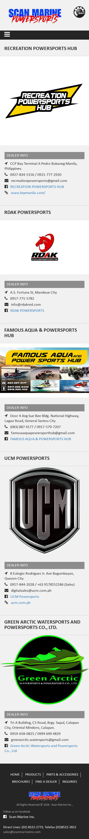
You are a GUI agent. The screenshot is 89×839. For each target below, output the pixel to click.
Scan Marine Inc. (20, 817)
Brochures (21, 782)
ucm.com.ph (20, 603)
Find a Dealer (46, 782)
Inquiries (69, 782)
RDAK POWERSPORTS (27, 311)
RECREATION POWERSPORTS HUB (37, 187)
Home (15, 774)
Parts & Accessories (62, 774)
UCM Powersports (24, 597)
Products (33, 774)
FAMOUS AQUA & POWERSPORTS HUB (40, 439)
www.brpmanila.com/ (28, 193)
